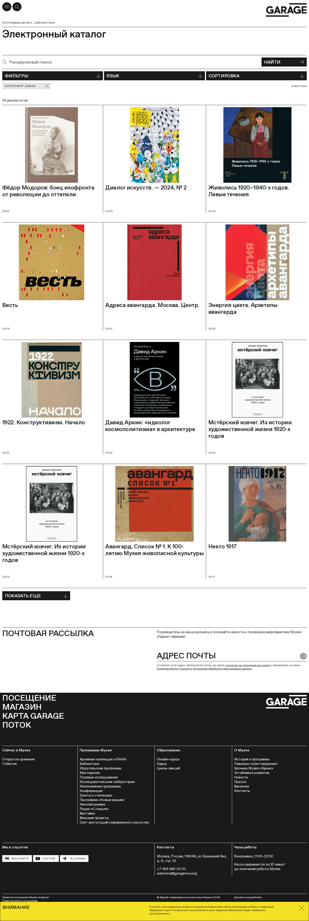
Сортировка (224, 75)
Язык (113, 75)
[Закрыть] (302, 908)
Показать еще (23, 595)
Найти (272, 62)
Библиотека (45, 22)
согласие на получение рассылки (247, 665)
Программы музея (17, 22)
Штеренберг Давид (20, 86)
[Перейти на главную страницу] (286, 10)
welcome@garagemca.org (177, 873)
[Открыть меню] (6, 6)
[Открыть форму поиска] (16, 6)
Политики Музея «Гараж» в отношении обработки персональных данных (204, 668)
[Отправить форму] (303, 656)
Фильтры (16, 75)
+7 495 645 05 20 (171, 869)
